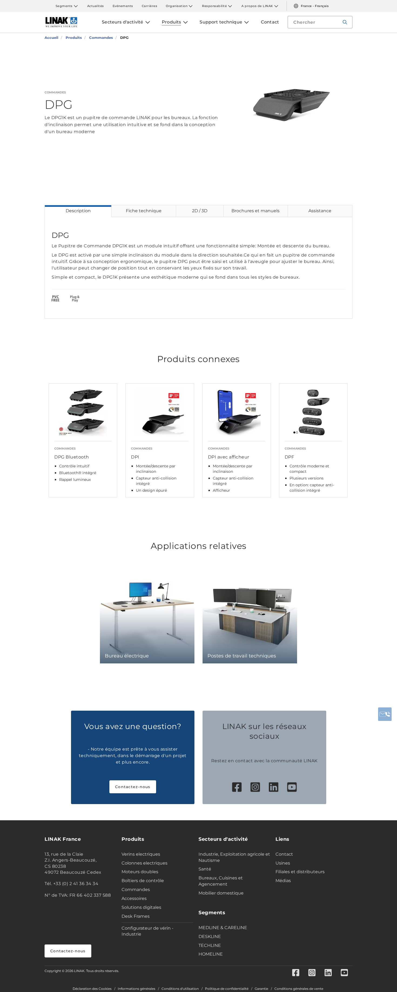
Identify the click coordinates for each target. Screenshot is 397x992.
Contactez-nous (132, 786)
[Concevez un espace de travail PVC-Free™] (55, 299)
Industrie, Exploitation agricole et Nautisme (234, 857)
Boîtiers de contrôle (143, 880)
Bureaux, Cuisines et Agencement (220, 881)
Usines (282, 863)
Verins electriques (141, 854)
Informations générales (136, 989)
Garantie (261, 989)
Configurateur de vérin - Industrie (147, 931)
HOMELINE (210, 954)
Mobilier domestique (221, 893)
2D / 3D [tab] (199, 210)
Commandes (136, 889)
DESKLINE (209, 936)
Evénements (123, 6)
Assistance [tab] (319, 210)
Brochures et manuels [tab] (255, 210)
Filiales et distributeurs (300, 871)
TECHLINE (209, 945)
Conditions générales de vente (298, 989)
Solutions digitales (141, 907)
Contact (284, 854)
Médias (283, 880)
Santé (204, 869)
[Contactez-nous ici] (385, 714)
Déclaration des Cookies (92, 989)
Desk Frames (136, 916)
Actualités (95, 6)
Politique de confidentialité (226, 989)
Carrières (149, 6)
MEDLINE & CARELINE (222, 927)
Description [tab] (78, 210)
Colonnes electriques (144, 863)
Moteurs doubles (140, 871)
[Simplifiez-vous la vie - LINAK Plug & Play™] (74, 299)
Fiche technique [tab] (144, 210)
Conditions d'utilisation (180, 989)
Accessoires (134, 898)
